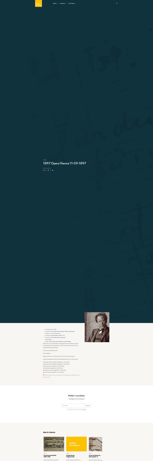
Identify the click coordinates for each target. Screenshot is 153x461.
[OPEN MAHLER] (57, 3)
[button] (44, 170)
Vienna (44, 159)
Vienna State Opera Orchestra (58, 337)
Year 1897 (53, 329)
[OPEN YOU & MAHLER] (75, 3)
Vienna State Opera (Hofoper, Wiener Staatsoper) (62, 331)
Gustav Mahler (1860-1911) (58, 335)
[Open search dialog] (116, 3)
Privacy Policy (84, 409)
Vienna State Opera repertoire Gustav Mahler (60, 341)
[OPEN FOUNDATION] (65, 3)
